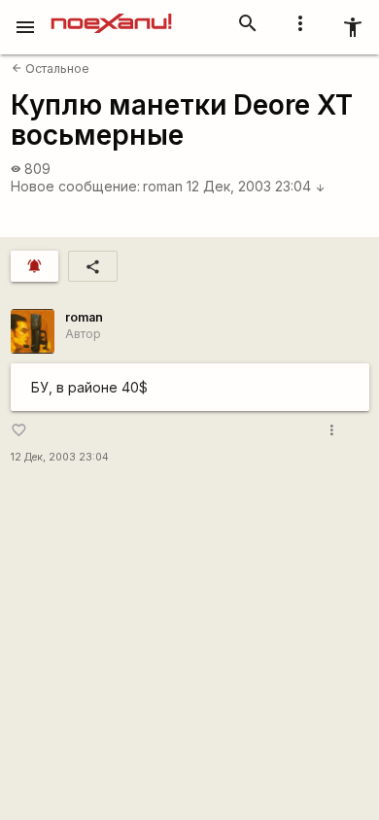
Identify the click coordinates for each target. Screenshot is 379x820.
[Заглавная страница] (111, 13)
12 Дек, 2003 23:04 (256, 186)
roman (163, 186)
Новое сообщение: (75, 186)
